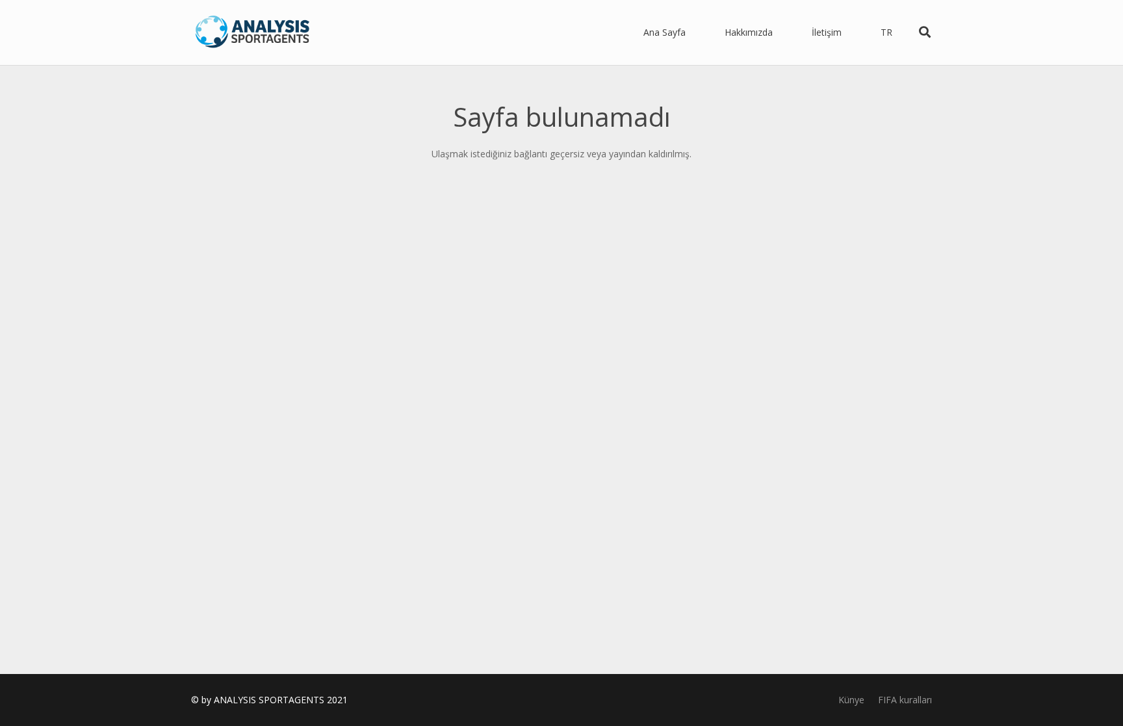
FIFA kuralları (905, 700)
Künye (851, 700)
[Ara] (925, 32)
